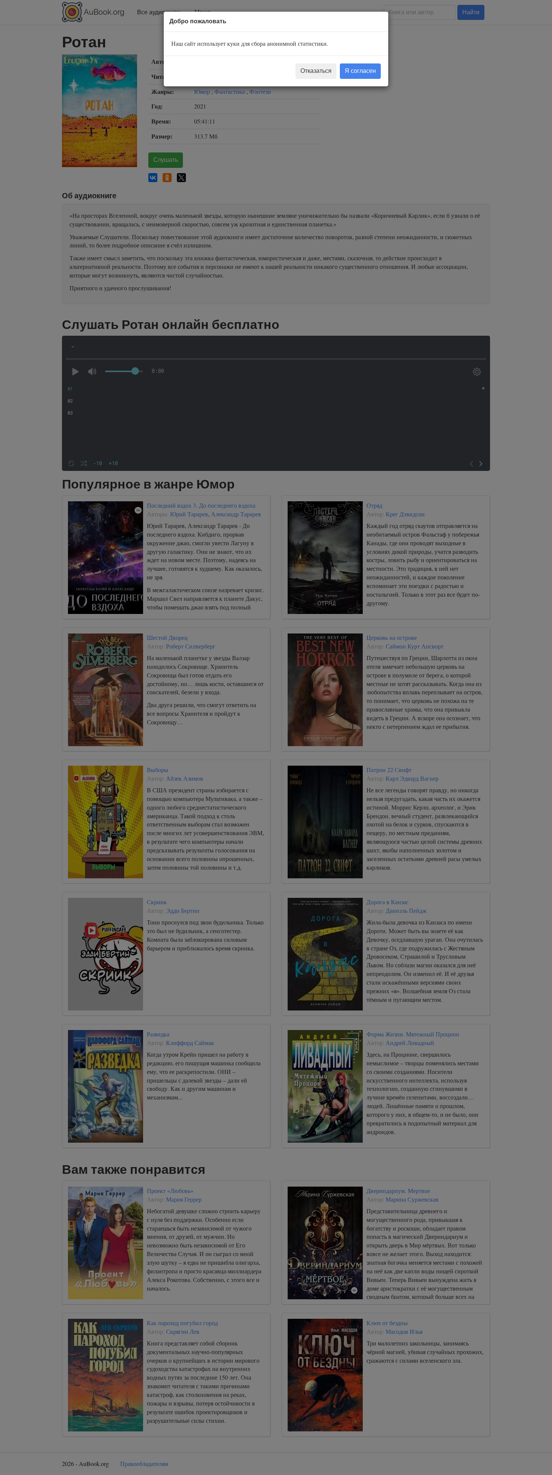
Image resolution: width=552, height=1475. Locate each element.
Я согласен (360, 70)
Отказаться (316, 70)
